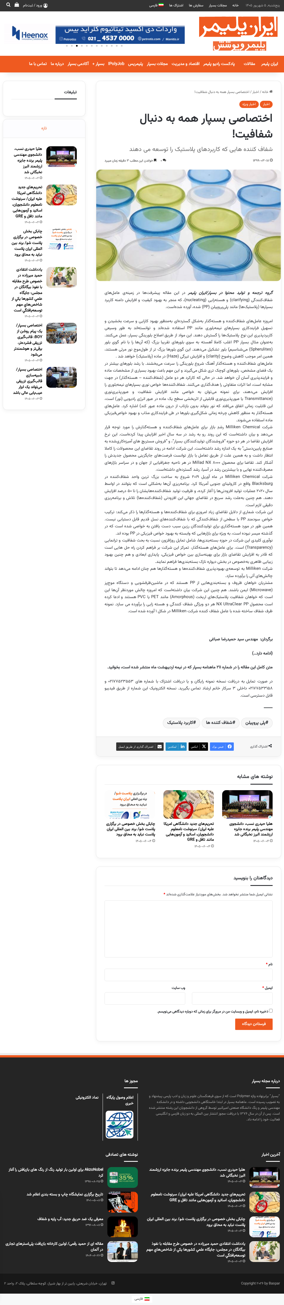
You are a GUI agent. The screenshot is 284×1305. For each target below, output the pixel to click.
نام (269, 964)
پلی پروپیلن (255, 722)
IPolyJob (116, 64)
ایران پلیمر (269, 64)
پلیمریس (135, 64)
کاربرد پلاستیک (180, 722)
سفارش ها (196, 5)
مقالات (249, 64)
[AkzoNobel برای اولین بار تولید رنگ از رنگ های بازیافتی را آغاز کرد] (122, 1177)
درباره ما (57, 64)
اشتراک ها (176, 5)
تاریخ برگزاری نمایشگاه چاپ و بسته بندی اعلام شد (65, 1194)
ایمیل (267, 988)
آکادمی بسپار (78, 64)
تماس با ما (38, 64)
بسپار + (98, 64)
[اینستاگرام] (113, 1283)
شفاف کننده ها (219, 722)
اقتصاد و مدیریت (185, 64)
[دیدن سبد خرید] (16, 5)
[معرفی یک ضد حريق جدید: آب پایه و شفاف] (122, 1226)
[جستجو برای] (8, 5)
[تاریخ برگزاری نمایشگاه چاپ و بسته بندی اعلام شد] (122, 1202)
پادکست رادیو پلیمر (219, 64)
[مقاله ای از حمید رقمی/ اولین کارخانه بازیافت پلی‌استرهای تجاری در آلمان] (122, 1251)
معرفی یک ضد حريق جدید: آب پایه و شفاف (70, 1219)
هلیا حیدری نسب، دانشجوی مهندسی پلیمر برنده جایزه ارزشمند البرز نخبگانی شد (251, 829)
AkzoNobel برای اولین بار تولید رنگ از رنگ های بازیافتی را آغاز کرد (56, 1173)
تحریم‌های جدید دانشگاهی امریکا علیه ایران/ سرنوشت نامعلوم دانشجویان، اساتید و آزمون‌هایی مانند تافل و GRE (189, 832)
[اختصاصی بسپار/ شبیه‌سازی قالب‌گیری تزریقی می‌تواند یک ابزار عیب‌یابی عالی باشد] (61, 377)
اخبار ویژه (249, 104)
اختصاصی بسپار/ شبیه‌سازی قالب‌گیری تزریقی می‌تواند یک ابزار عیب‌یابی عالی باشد (27, 381)
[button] (67, 46)
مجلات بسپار (218, 5)
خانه (235, 5)
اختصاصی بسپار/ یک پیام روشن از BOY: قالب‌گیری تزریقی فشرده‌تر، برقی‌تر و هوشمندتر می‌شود (28, 340)
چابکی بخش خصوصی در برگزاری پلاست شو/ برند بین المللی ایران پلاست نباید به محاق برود (130, 829)
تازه (44, 128)
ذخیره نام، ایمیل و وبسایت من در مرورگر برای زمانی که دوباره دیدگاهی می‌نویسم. (212, 1011)
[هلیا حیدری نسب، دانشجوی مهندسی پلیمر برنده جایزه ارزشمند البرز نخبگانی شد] (247, 804)
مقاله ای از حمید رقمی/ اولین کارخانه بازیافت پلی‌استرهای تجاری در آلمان (54, 1247)
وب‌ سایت (178, 988)
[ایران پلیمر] (231, 33)
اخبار (255, 92)
